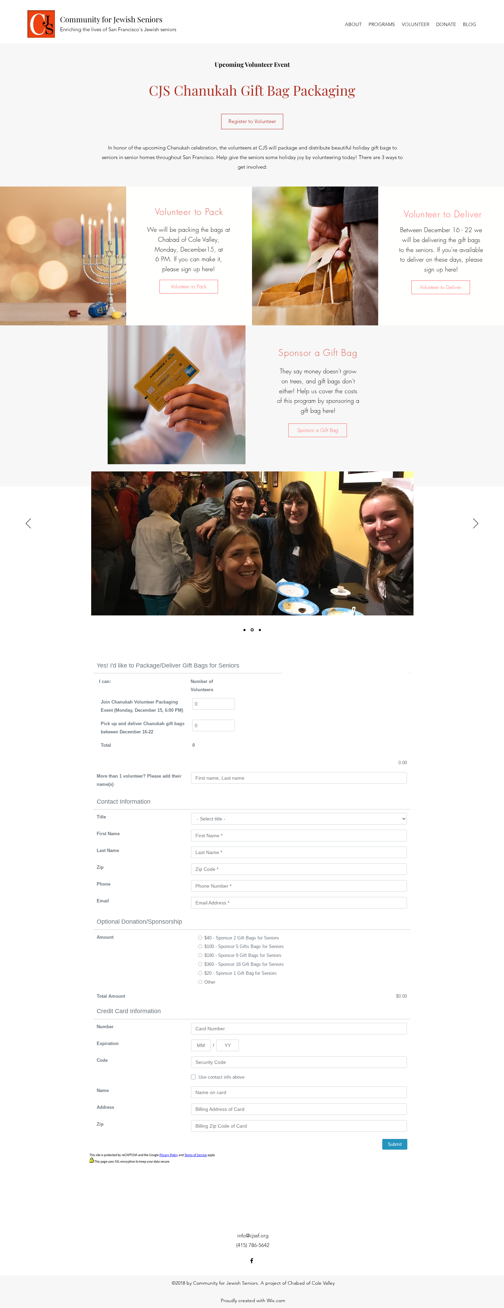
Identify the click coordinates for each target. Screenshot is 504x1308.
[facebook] (251, 1260)
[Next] (475, 523)
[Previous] (28, 523)
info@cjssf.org (252, 1235)
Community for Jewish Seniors (111, 19)
